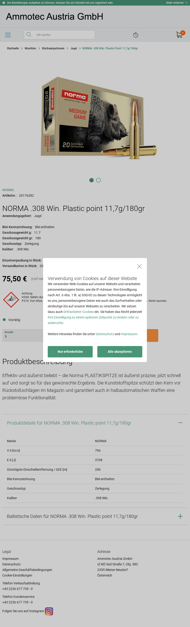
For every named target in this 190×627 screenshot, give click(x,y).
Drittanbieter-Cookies (78, 312)
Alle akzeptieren (120, 351)
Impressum (129, 334)
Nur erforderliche (70, 351)
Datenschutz (105, 334)
